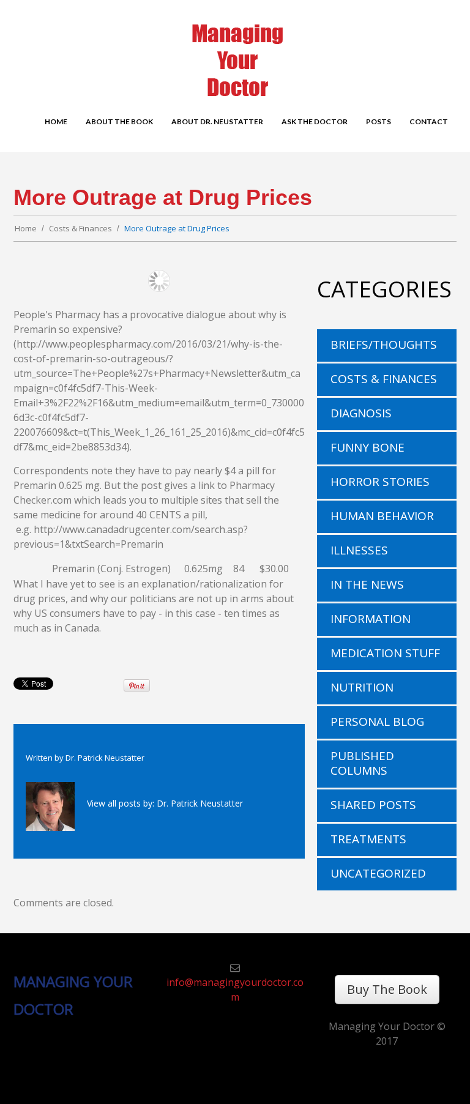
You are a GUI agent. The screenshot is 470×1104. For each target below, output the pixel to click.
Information (370, 619)
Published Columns (362, 763)
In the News (367, 584)
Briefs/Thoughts (383, 344)
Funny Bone (367, 447)
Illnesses (359, 550)
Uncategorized (378, 873)
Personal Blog (377, 721)
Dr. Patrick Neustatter (104, 757)
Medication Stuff (385, 653)
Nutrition (362, 687)
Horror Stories (380, 482)
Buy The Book (387, 989)
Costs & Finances (80, 228)
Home (26, 228)
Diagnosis (361, 413)
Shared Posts (373, 805)
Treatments (368, 839)
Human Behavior (382, 516)
